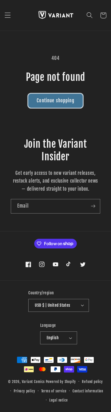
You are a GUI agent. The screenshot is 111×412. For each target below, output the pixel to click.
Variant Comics (33, 381)
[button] (8, 15)
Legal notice (58, 400)
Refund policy (92, 382)
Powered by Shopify (61, 381)
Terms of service (54, 391)
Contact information (87, 391)
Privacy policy (24, 391)
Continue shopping (55, 100)
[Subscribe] (93, 206)
